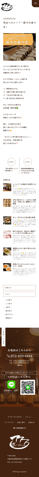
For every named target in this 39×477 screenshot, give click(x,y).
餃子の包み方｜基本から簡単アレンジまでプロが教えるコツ (24, 232)
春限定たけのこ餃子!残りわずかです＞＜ (24, 249)
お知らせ (8, 287)
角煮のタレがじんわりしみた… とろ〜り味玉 (24, 265)
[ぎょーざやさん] (7, 10)
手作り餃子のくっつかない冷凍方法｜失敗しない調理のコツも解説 (24, 202)
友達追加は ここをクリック (11, 391)
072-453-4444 (17, 462)
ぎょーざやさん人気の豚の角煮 (24, 217)
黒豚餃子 (9, 318)
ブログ (7, 294)
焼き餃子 (9, 311)
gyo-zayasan (22, 472)
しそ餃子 (9, 303)
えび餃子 (9, 300)
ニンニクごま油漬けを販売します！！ (24, 185)
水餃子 (8, 307)
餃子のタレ (10, 314)
